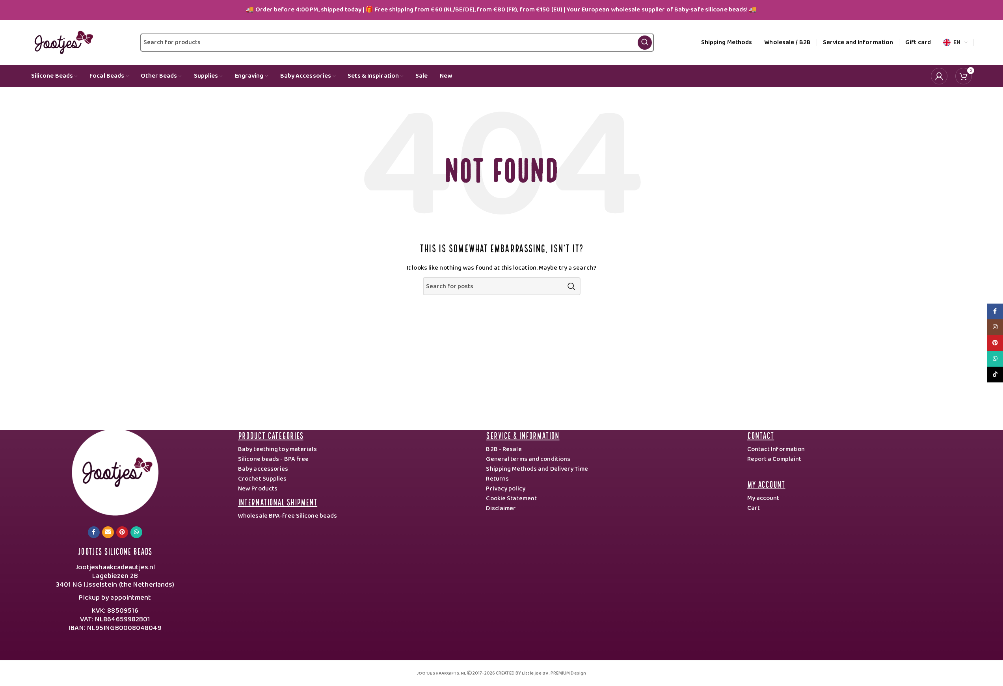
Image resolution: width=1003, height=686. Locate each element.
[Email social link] (108, 532)
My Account (766, 483)
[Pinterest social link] (122, 532)
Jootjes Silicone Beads (115, 550)
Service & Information (522, 434)
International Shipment (277, 501)
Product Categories (270, 434)
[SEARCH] (571, 286)
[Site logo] (62, 42)
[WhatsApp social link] (136, 532)
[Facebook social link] (94, 532)
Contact (760, 434)
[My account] (939, 76)
